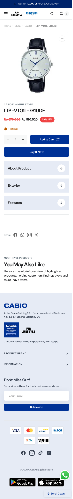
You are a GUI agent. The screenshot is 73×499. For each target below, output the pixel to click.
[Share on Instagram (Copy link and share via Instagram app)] (29, 235)
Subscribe (35, 407)
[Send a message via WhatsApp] (62, 475)
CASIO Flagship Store (39, 469)
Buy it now (35, 152)
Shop (17, 26)
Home (7, 26)
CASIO (28, 26)
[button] (6, 13)
